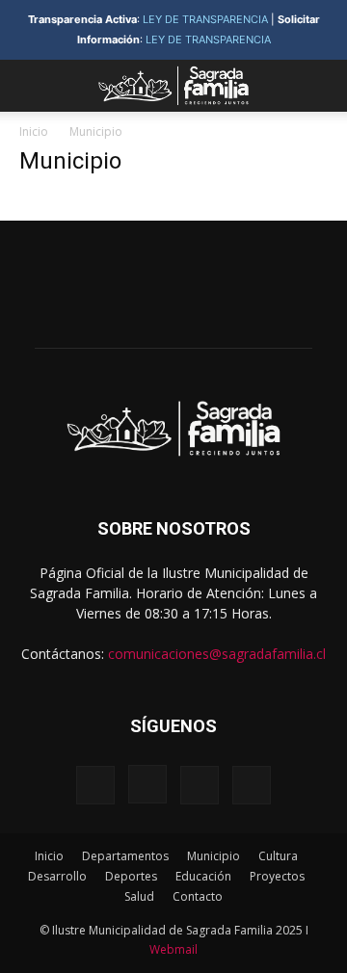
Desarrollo (57, 876)
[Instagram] (147, 784)
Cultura (278, 856)
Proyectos (277, 876)
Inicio (33, 131)
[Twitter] (199, 785)
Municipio (213, 856)
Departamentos (125, 856)
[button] (33, 86)
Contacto (198, 896)
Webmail (173, 949)
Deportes (131, 876)
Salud (139, 896)
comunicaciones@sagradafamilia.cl (217, 653)
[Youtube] (251, 785)
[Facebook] (95, 785)
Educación (203, 876)
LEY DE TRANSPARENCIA (205, 19)
